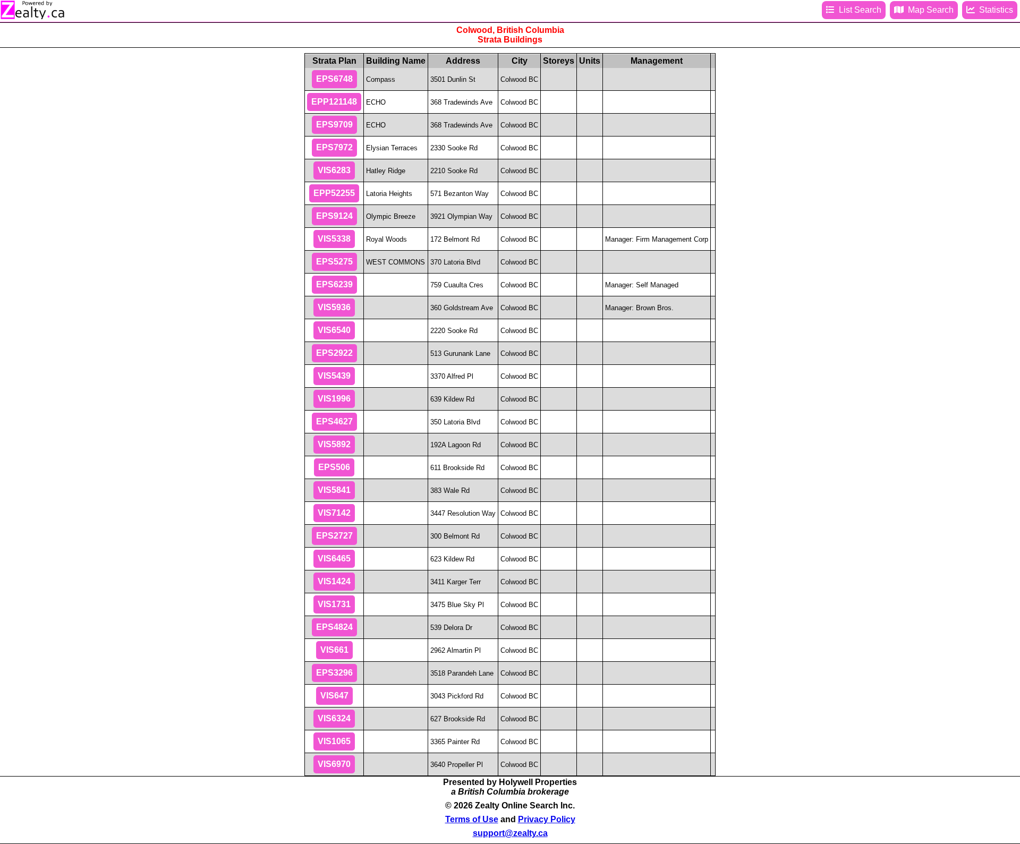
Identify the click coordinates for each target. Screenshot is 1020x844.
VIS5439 (334, 375)
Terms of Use (471, 819)
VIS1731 (334, 604)
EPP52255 (334, 193)
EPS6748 (334, 78)
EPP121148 (334, 101)
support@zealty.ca (510, 833)
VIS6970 (334, 764)
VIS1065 (334, 741)
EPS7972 (334, 147)
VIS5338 (334, 238)
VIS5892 (334, 444)
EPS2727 (334, 535)
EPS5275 (334, 261)
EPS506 (334, 467)
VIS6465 (334, 558)
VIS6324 (334, 718)
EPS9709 (334, 124)
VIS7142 (334, 512)
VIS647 (334, 695)
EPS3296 (334, 672)
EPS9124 (334, 215)
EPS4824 (334, 627)
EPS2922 (334, 352)
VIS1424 (334, 581)
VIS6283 (334, 170)
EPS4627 (334, 421)
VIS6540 (334, 330)
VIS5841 (334, 490)
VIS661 (334, 649)
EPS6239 (334, 284)
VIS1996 (334, 398)
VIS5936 (334, 307)
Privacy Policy (546, 819)
